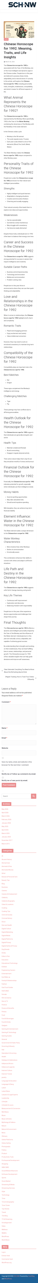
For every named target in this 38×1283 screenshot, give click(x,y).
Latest (4, 1088)
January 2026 (6, 823)
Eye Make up (6, 977)
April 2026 (5, 812)
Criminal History (7, 918)
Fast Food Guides (7, 987)
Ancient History (7, 859)
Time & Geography (8, 1202)
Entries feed (6, 1255)
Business (5, 887)
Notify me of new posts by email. (15, 780)
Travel (4, 1212)
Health (4, 1056)
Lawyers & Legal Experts (10, 1094)
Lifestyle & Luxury (7, 1105)
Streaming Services (8, 1188)
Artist (3, 873)
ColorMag (31, 1276)
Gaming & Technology (9, 1032)
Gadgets (4, 1025)
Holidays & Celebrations (9, 1060)
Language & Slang (8, 1084)
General (4, 1039)
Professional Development (10, 1160)
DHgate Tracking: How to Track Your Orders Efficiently (19, 678)
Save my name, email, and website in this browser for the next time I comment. (17, 763)
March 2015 (6, 844)
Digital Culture (6, 928)
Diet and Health (7, 925)
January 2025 (6, 837)
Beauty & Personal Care (9, 877)
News (3, 1133)
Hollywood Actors (7, 1063)
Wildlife (4, 1233)
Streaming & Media (8, 1184)
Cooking (4, 908)
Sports (4, 1178)
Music (4, 1115)
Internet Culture (7, 1070)
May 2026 (5, 809)
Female (4, 994)
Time (3, 1198)
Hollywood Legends (8, 1067)
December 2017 (7, 840)
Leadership (5, 1098)
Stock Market (6, 1181)
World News (6, 1240)
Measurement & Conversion (11, 1108)
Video (3, 1226)
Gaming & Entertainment (10, 1029)
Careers (4, 890)
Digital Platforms (7, 939)
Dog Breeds (5, 949)
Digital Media (6, 935)
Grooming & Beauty (8, 1046)
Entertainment (6, 973)
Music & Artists (7, 1119)
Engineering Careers (8, 970)
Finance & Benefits (8, 1008)
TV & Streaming (7, 1219)
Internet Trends (7, 1074)
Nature (4, 1126)
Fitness (4, 1011)
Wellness (5, 1229)
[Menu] (3, 11)
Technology (5, 1195)
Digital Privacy (6, 942)
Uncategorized (7, 1222)
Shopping (5, 1164)
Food (3, 1015)
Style (3, 1191)
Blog (6, 39)
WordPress (5, 1236)
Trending (5, 1216)
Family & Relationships (9, 980)
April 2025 (5, 830)
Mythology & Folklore (8, 1122)
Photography (6, 1146)
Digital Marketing (7, 932)
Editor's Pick (6, 956)
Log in (4, 1252)
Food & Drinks (6, 1022)
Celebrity (5, 897)
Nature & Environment (9, 1129)
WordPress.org (7, 1262)
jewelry (4, 1077)
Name (4, 728)
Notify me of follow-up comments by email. (19, 774)
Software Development (9, 1174)
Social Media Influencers (10, 1171)
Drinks (4, 953)
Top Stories (5, 1209)
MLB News (5, 1112)
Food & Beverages (8, 1018)
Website (5, 748)
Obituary (4, 1136)
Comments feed (7, 1259)
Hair (3, 1050)
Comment (6, 702)
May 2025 (5, 826)
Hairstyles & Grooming (9, 1053)
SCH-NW (16, 1276)
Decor (4, 922)
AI (2, 856)
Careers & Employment (9, 894)
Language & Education (9, 1081)
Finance (4, 1005)
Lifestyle (4, 1101)
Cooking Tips (6, 911)
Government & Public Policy (11, 1043)
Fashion (4, 984)
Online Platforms (7, 1139)
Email (4, 738)
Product (4, 1153)
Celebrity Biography (8, 901)
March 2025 (6, 833)
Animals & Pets (7, 866)
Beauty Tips (6, 880)
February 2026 (6, 819)
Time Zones (6, 1205)
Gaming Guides (7, 1036)
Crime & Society (7, 915)
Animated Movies (7, 870)
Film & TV (5, 1001)
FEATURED (5, 991)
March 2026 (6, 816)
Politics (4, 1150)
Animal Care (6, 863)
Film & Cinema (6, 998)
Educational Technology (10, 963)
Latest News (6, 1091)
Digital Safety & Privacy (9, 946)
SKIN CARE (5, 1167)
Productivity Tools (8, 1157)
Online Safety (6, 1143)
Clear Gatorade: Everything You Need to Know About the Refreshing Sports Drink (19, 671)
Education (5, 960)
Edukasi (4, 967)
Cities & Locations (7, 904)
